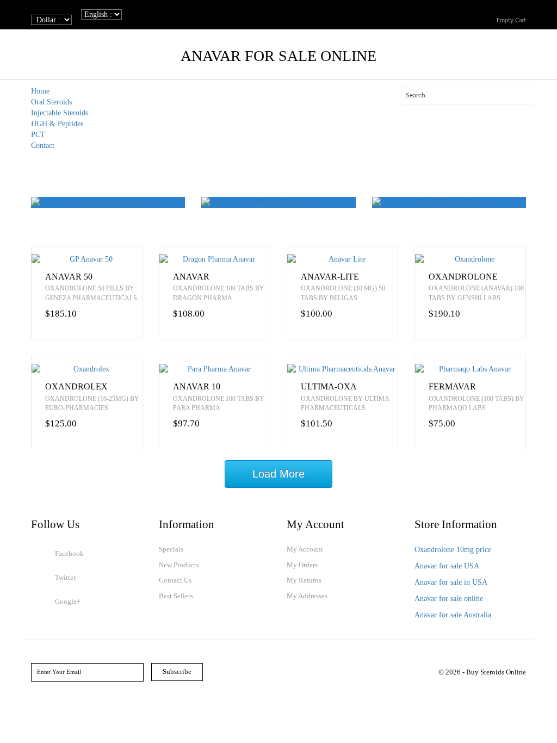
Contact (42, 145)
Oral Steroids (51, 102)
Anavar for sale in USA (450, 582)
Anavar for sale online (448, 599)
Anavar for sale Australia (452, 615)
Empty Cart (511, 20)
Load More (278, 474)
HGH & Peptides (57, 124)
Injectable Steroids (59, 113)
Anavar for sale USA (446, 566)
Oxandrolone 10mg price (452, 550)
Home (40, 91)
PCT (38, 135)
